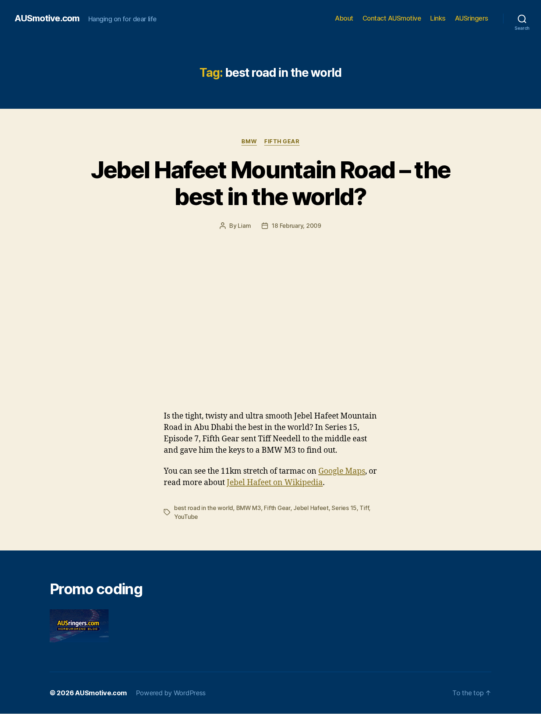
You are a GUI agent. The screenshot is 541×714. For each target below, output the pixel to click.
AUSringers (471, 18)
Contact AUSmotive (392, 18)
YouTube (186, 516)
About (344, 18)
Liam (244, 225)
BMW (249, 141)
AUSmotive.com (47, 18)
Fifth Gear (282, 141)
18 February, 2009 (296, 225)
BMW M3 (248, 508)
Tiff (364, 508)
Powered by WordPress (171, 693)
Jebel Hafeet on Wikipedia (275, 483)
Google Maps (341, 471)
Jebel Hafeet (311, 508)
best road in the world (203, 508)
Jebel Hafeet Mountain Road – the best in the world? (270, 183)
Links (438, 18)
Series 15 (344, 508)
